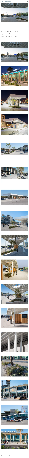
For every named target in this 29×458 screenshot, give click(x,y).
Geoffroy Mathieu (6, 1)
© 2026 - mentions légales (5, 455)
